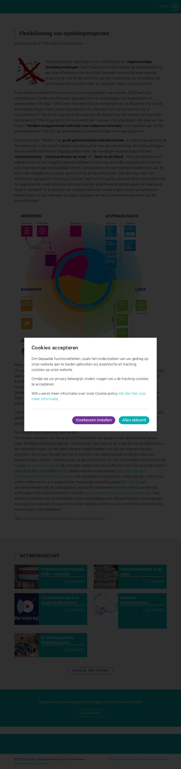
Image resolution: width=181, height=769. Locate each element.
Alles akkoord (134, 420)
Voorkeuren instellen (94, 420)
